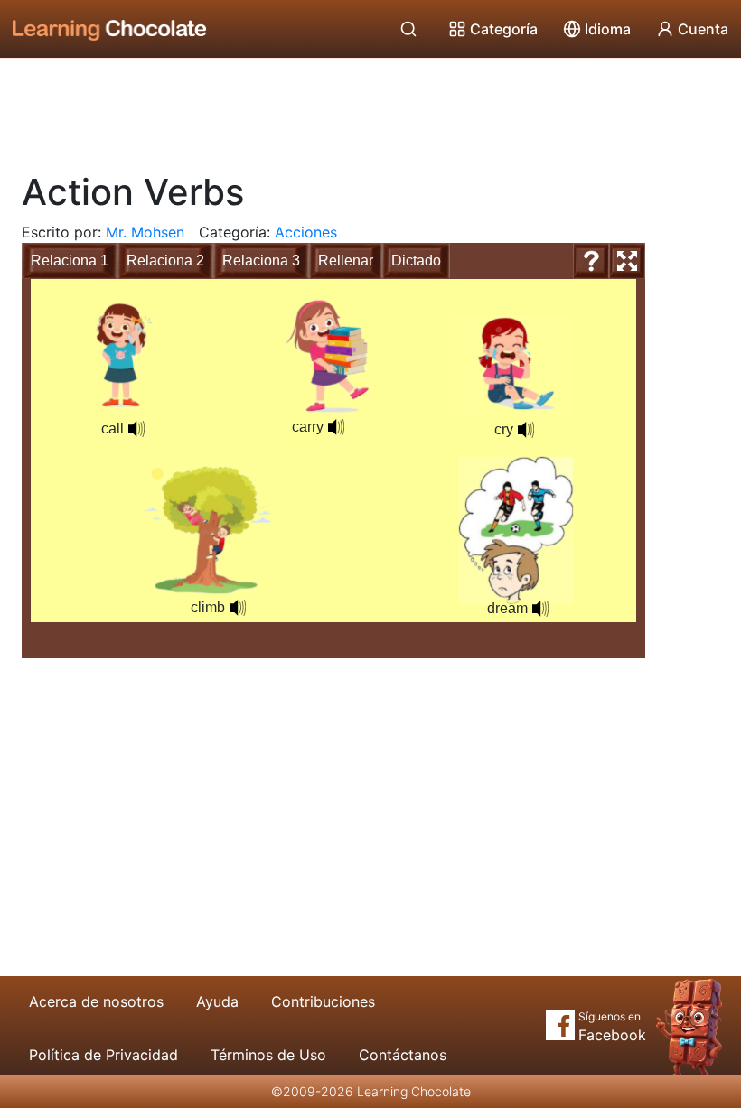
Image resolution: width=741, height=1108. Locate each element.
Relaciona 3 (261, 260)
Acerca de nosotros (96, 1001)
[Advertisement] (370, 108)
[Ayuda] (591, 261)
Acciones (306, 232)
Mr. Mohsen (145, 232)
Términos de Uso (268, 1055)
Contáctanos (402, 1055)
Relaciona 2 (165, 260)
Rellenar (345, 260)
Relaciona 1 (69, 260)
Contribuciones (323, 1001)
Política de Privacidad (103, 1055)
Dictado (416, 260)
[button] (540, 609)
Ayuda (217, 1001)
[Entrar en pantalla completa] (627, 261)
